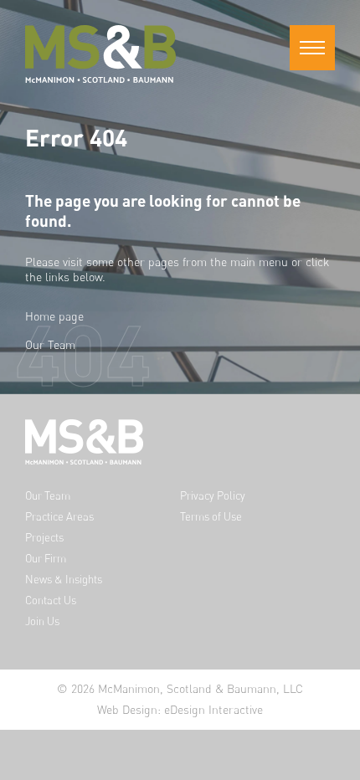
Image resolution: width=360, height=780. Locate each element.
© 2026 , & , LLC (180, 688)
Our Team (50, 344)
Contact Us (50, 600)
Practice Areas (59, 517)
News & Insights (63, 579)
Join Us (42, 621)
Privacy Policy (212, 496)
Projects (44, 537)
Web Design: (180, 709)
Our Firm (45, 558)
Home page (54, 316)
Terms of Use (211, 517)
